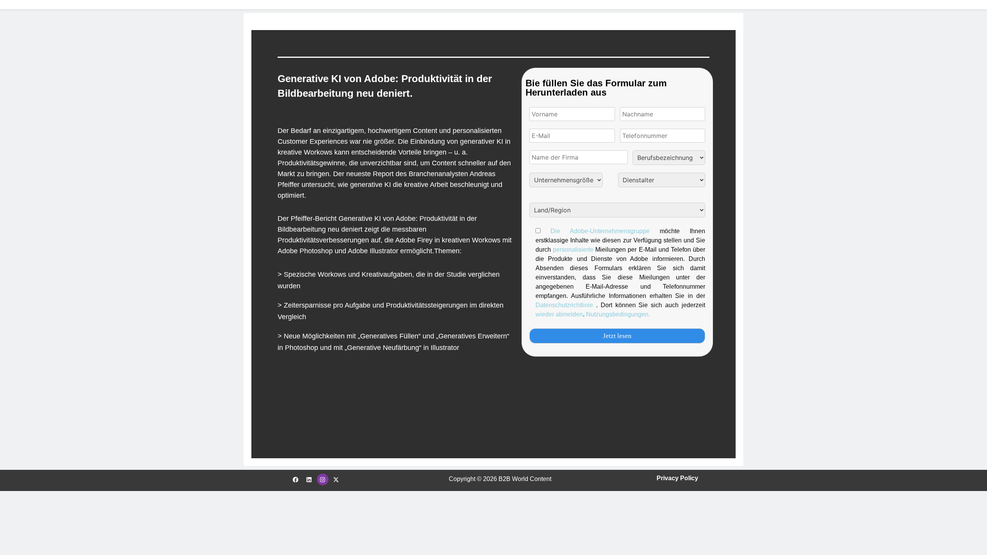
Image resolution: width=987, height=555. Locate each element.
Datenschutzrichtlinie (566, 305)
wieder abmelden (559, 314)
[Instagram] (322, 479)
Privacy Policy (677, 478)
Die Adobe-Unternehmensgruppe (600, 231)
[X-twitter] (336, 479)
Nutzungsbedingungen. (618, 314)
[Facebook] (295, 479)
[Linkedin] (309, 479)
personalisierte (574, 249)
